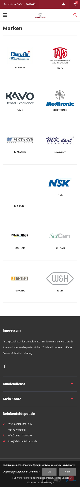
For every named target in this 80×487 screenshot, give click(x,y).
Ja (49, 471)
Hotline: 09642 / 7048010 (21, 4)
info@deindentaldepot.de (22, 441)
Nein (67, 471)
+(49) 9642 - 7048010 (20, 435)
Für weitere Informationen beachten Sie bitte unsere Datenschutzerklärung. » (41, 480)
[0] (74, 4)
